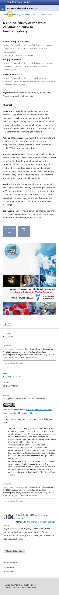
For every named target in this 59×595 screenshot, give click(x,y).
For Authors (9, 571)
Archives (14, 15)
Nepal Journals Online (17, 2)
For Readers (9, 567)
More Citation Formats (14, 363)
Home (5, 15)
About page (16, 539)
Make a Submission (14, 551)
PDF (8, 323)
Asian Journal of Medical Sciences (21, 8)
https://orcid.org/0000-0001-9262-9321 (19, 55)
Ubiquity (20, 518)
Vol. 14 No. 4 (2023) (29, 15)
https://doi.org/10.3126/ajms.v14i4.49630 (20, 357)
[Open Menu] (2, 8)
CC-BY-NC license (32, 431)
